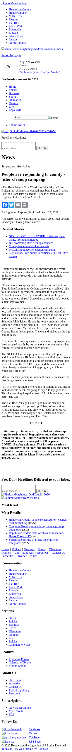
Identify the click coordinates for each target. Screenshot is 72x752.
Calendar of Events (20, 662)
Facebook (34, 729)
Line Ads (28, 552)
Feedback (14, 693)
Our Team (15, 680)
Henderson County (20, 9)
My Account (16, 711)
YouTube (34, 737)
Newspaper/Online (20, 707)
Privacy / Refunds (26, 556)
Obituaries (15, 100)
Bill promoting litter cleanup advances (31, 242)
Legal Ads (15, 110)
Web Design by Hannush (33, 748)
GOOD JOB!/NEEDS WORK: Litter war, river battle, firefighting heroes (37, 238)
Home (12, 86)
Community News (19, 644)
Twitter (33, 733)
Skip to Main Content (14, 3)
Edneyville (15, 29)
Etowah (13, 32)
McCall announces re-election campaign (32, 249)
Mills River (15, 16)
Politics (13, 89)
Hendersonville (18, 12)
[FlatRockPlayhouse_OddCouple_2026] (25, 494)
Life (11, 106)
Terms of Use (9, 748)
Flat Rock (14, 22)
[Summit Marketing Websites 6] (20, 497)
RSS (11, 714)
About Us (42, 552)
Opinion (13, 103)
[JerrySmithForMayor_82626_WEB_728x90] (28, 131)
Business (14, 93)
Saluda (13, 39)
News (12, 618)
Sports (12, 96)
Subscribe (7, 55)
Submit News (17, 125)
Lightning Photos (19, 659)
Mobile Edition (17, 665)
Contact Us (58, 552)
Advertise (14, 683)
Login (17, 55)
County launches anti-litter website (29, 246)
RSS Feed (35, 741)
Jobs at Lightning (19, 690)
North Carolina (17, 42)
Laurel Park (16, 26)
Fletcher (13, 19)
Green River (16, 36)
